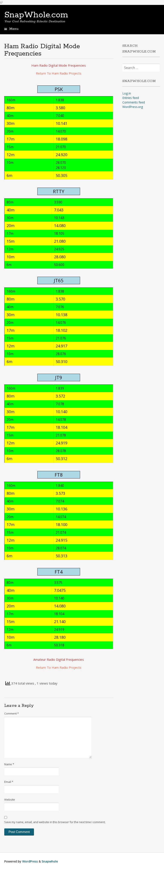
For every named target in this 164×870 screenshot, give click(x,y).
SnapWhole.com (36, 15)
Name (9, 764)
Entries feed (130, 98)
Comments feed (133, 102)
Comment (11, 713)
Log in (126, 93)
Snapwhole (50, 861)
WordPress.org (132, 107)
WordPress (30, 861)
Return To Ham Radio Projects (58, 73)
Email (8, 782)
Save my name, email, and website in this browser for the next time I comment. (54, 822)
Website (9, 799)
